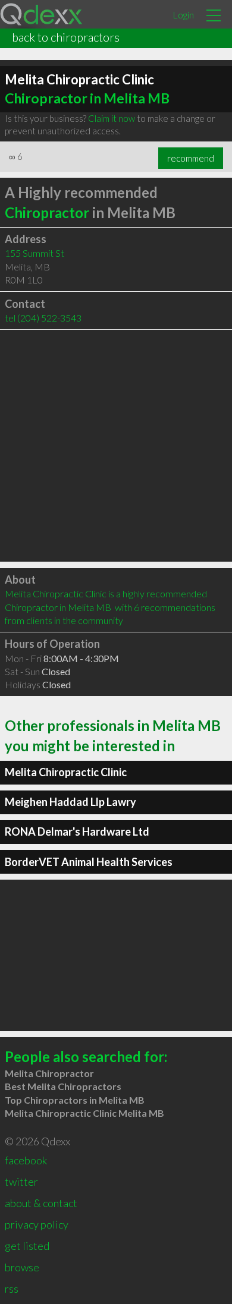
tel (43, 317)
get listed (27, 1245)
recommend (190, 158)
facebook (26, 1160)
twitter (21, 1181)
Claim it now (111, 118)
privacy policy (36, 1224)
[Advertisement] (116, 446)
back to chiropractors (66, 37)
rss (11, 1288)
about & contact (41, 1202)
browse (22, 1267)
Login (183, 14)
